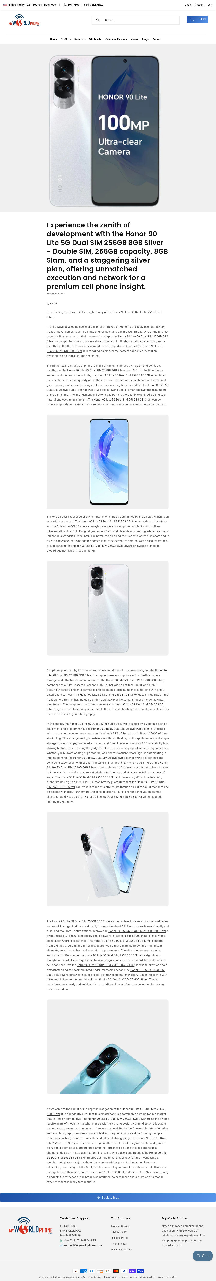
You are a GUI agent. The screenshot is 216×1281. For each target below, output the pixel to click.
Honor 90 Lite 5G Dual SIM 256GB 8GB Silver (96, 370)
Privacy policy (110, 1277)
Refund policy (94, 1277)
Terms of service (129, 1277)
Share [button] (53, 303)
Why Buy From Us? (121, 1249)
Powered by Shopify (75, 1277)
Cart (210, 4)
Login (188, 4)
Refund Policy (118, 1243)
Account (199, 4)
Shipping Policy (119, 1237)
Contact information (167, 1277)
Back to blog (110, 1197)
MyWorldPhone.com (56, 1277)
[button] (65, 39)
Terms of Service (120, 1226)
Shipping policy (147, 1277)
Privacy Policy (119, 1232)
